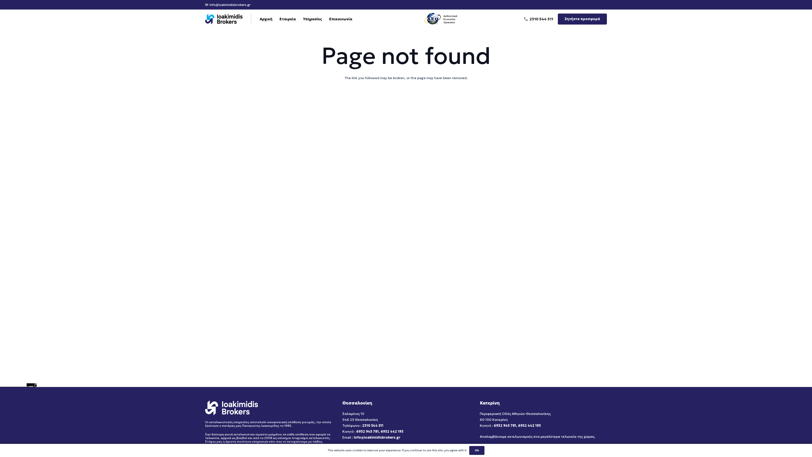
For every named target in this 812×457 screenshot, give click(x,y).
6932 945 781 (367, 431)
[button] (324, 19)
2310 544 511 (372, 425)
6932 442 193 (392, 431)
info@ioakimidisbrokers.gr (377, 437)
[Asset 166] (224, 19)
